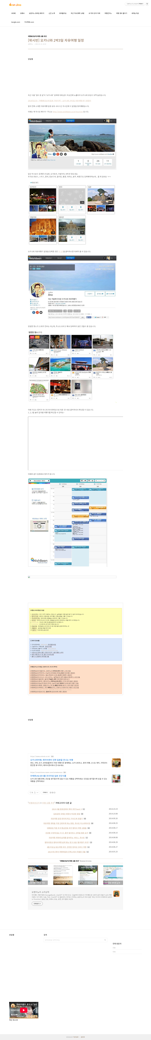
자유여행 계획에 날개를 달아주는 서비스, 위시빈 (67, 837)
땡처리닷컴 (35, 616)
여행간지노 (108, 13)
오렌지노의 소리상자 (40, 892)
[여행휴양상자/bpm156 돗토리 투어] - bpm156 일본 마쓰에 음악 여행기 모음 (54, 683)
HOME (13, 13)
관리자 (83, 1037)
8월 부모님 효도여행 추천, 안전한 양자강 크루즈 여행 (66, 847)
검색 (105, 940)
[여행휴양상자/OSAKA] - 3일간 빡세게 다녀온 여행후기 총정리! (51, 675)
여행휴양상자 (34, 802)
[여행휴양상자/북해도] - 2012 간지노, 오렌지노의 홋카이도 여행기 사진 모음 (54, 687)
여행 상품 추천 (48, 802)
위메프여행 (48, 646)
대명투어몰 (35, 622)
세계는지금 (135, 13)
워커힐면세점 (52, 644)
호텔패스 (34, 628)
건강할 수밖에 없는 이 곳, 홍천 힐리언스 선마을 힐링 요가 (66, 833)
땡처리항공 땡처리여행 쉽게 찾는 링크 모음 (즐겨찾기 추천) (67, 842)
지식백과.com (29, 22)
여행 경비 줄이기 (121, 13)
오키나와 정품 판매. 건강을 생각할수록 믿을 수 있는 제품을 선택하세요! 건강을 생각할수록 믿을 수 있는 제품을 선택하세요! (68, 779)
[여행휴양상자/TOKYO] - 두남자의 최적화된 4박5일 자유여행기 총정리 (52, 673)
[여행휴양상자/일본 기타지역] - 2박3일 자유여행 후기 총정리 (51, 689)
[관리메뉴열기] (147, 4)
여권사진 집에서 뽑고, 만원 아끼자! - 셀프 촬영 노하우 (47, 652)
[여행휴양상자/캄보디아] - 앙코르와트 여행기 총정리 (48, 691)
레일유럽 (34, 626)
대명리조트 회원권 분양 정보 (49, 650)
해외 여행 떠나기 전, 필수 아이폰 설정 (43, 654)
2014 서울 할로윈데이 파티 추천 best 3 (67, 809)
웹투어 (34, 630)
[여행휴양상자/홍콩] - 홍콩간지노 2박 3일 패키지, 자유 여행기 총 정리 (54, 685)
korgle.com (15, 22)
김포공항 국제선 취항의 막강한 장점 (66, 813)
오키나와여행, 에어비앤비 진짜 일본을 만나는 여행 (51, 759)
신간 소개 (52, 13)
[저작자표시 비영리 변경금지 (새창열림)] (52, 792)
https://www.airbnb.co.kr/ (40, 756)
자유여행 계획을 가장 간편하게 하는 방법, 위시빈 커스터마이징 (66, 823)
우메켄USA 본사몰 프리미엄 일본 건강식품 (48, 775)
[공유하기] (34, 792)
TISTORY (76, 1037)
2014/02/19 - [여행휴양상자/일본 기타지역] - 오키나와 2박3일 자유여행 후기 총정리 (59, 100)
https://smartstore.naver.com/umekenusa (46, 772)
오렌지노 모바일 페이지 (36, 13)
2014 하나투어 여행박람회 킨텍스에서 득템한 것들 (67, 851)
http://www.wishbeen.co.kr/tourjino (68, 111)
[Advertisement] (75, 75)
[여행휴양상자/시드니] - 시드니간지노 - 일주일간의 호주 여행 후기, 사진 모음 (55, 677)
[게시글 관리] (37, 792)
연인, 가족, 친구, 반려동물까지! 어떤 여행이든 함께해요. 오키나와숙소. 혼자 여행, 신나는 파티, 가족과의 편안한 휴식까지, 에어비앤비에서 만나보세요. (68, 763)
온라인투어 (35, 614)
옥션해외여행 (36, 618)
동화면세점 (44, 644)
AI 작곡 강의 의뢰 (94, 13)
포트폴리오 (62, 13)
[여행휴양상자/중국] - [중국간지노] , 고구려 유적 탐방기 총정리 (54, 681)
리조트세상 (35, 624)
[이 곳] (60, 251)
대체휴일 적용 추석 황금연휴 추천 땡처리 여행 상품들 (67, 828)
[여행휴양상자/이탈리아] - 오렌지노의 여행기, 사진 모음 (50, 671)
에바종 (34, 620)
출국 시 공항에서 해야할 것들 (40, 656)
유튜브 (22, 13)
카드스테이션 (52, 648)
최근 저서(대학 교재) (77, 13)
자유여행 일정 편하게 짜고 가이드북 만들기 (67, 818)
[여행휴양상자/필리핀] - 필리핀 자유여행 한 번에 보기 (50, 679)
